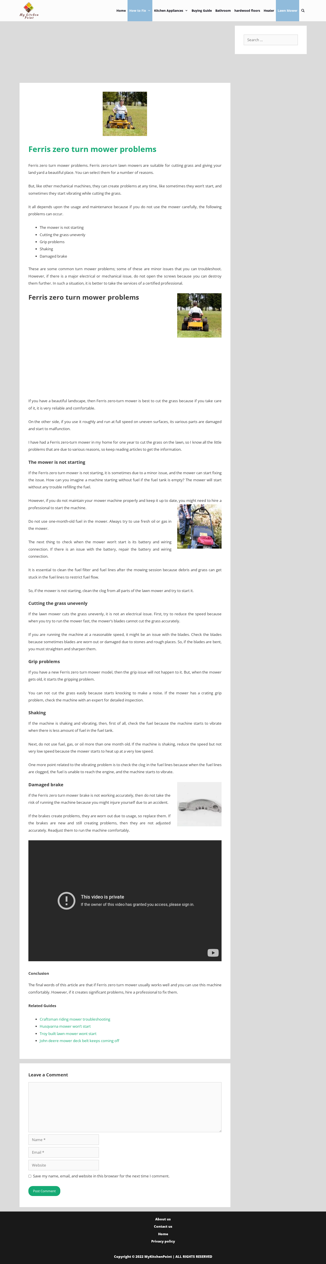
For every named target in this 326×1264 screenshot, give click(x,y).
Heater (269, 10)
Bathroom (223, 10)
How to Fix (137, 10)
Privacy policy (163, 1241)
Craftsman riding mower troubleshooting (75, 1019)
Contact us (163, 1226)
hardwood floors (247, 10)
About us (163, 1219)
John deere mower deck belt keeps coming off (79, 1040)
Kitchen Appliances (168, 10)
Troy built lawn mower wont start (68, 1033)
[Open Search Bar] (303, 10)
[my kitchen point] (30, 10)
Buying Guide (202, 10)
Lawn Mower (287, 10)
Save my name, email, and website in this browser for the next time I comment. (101, 1176)
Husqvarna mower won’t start (65, 1026)
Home (121, 10)
